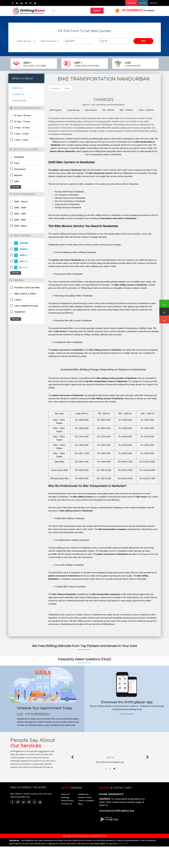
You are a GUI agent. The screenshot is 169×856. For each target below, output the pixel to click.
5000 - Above (21, 201)
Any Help (142, 3)
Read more (122, 843)
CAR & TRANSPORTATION (26, 305)
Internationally (19, 100)
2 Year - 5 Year (21, 133)
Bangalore (19, 157)
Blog (80, 803)
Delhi (16, 181)
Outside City (18, 94)
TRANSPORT (20, 311)
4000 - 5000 (20, 207)
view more (16, 187)
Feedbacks (83, 794)
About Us (153, 3)
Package (65, 797)
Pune (16, 163)
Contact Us (66, 803)
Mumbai (18, 175)
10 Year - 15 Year (22, 121)
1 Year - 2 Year (21, 139)
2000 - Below (20, 225)
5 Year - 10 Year (22, 127)
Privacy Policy (67, 800)
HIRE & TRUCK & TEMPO (25, 293)
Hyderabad (19, 169)
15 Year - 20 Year (22, 115)
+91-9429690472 (137, 10)
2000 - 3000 (20, 219)
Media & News (85, 797)
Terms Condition (86, 800)
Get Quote (131, 3)
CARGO (18, 299)
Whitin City (17, 88)
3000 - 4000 (20, 213)
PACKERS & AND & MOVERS (27, 287)
